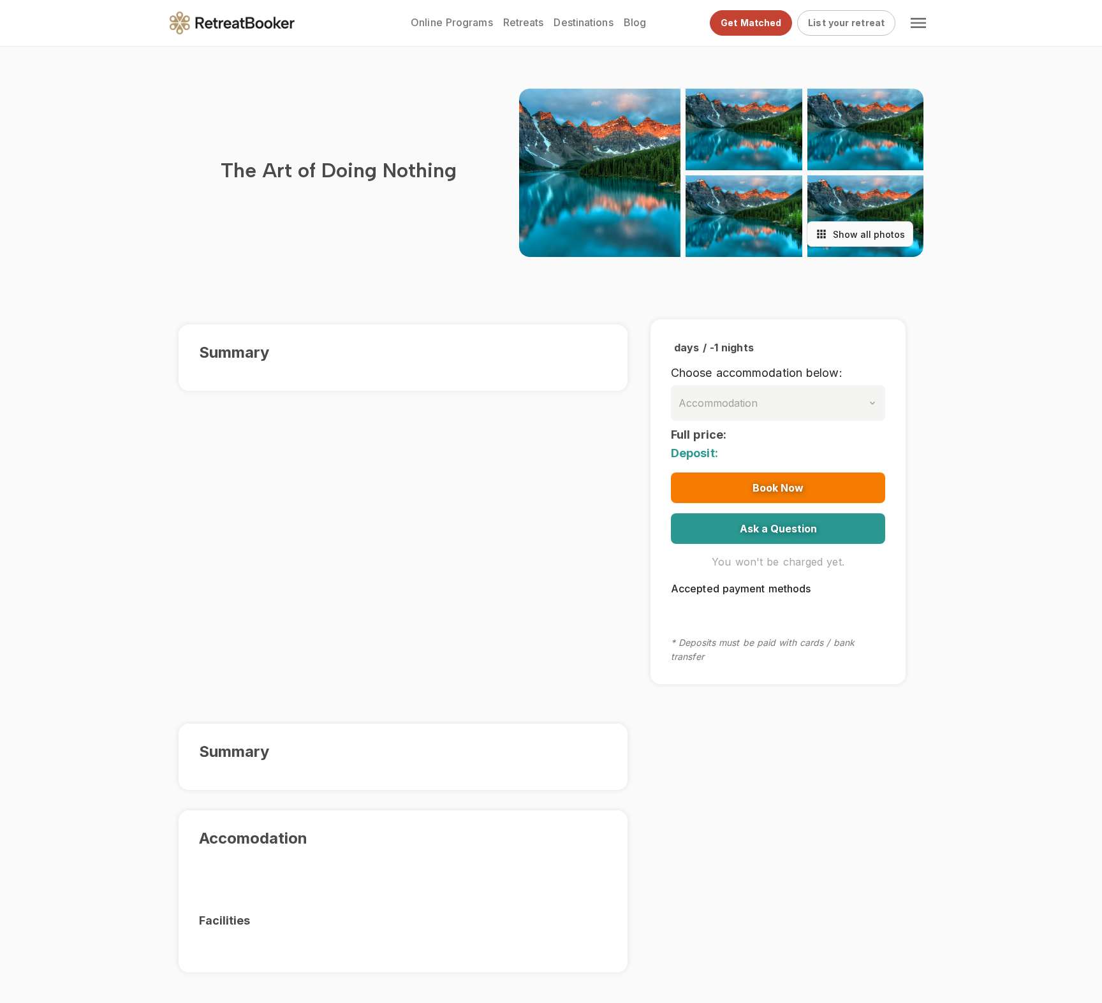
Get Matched (751, 22)
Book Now (778, 487)
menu (918, 23)
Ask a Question (778, 528)
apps (821, 234)
